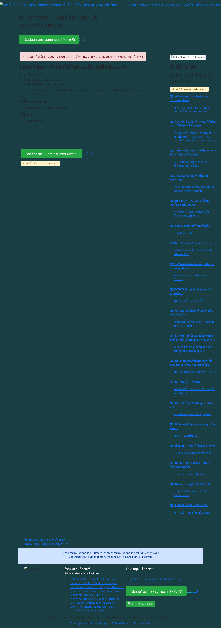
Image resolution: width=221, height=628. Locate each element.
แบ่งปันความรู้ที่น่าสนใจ (179, 4)
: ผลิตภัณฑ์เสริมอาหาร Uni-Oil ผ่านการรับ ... (95, 579)
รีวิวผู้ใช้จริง (156, 4)
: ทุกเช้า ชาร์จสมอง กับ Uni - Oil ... (89, 595)
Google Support (100, 623)
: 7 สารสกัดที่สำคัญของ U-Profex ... (90, 610)
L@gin (214, 4)
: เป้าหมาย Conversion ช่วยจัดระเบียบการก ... (95, 591)
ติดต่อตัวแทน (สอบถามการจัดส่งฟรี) (49, 40)
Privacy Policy (142, 623)
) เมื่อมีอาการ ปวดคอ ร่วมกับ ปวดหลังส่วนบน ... (157, 579)
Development (79, 623)
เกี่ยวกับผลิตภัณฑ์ (138, 4)
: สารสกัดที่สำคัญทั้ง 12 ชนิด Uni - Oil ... (92, 606)
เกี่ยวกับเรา (201, 4)
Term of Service (121, 623)
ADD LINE (146, 604)
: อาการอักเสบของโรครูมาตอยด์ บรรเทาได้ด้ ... (96, 599)
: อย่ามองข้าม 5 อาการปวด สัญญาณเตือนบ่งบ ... (97, 587)
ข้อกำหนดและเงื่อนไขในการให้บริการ (45, 540)
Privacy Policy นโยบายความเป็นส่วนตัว (45, 543)
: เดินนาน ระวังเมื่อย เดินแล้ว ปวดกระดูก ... (93, 583)
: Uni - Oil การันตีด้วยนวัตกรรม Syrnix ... (93, 603)
